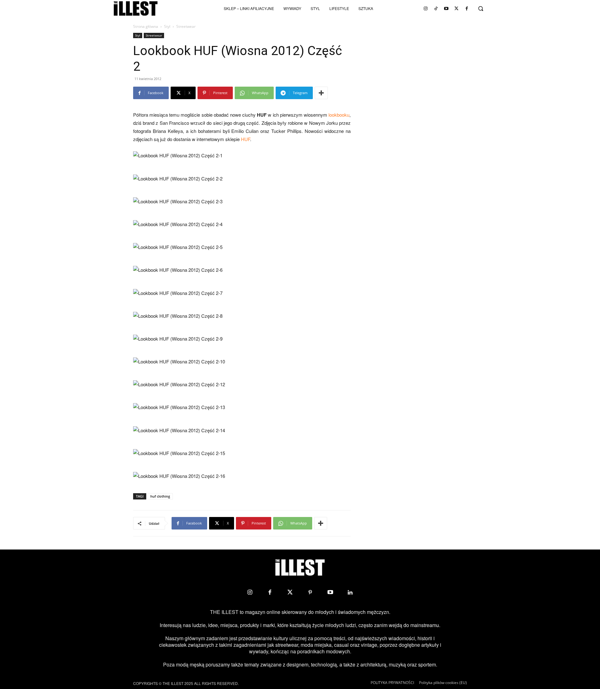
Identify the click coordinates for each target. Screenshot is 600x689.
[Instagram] (425, 8)
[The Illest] (136, 8)
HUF (245, 139)
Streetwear (154, 35)
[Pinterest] (310, 592)
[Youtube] (446, 8)
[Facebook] (466, 8)
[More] (321, 93)
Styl (167, 26)
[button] (480, 8)
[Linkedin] (350, 592)
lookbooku (338, 114)
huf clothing (160, 496)
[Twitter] (456, 8)
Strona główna (145, 26)
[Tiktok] (436, 8)
